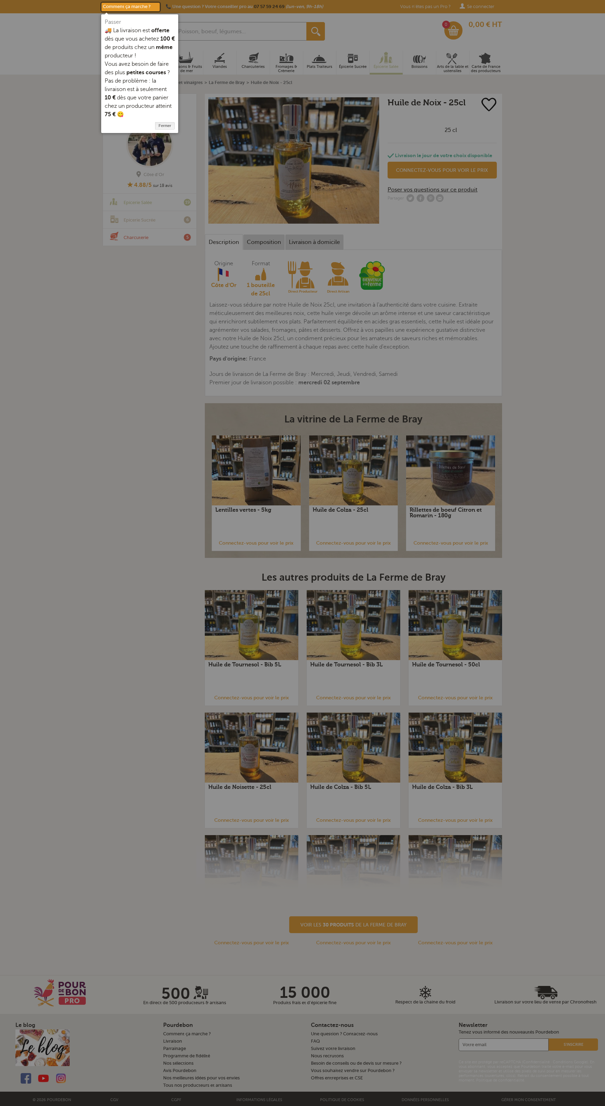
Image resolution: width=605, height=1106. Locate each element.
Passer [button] (113, 22)
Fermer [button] (165, 126)
